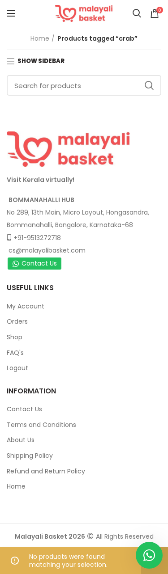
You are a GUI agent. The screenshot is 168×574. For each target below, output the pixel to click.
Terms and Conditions (41, 424)
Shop (14, 337)
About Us (20, 439)
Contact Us (39, 263)
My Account (25, 306)
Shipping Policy (30, 455)
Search (149, 85)
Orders (17, 321)
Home (39, 38)
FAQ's (15, 352)
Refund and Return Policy (46, 471)
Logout (17, 367)
